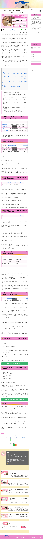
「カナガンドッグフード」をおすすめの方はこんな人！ (11, 86)
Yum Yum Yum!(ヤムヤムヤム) (18, 182)
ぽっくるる (9, 452)
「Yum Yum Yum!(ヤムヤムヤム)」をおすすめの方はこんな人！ (12, 111)
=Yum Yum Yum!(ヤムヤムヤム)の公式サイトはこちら (14, 399)
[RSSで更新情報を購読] (16, 445)
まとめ (3, 89)
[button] (26, 30)
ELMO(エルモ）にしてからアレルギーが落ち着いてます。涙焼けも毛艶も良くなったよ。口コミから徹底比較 (36, 23)
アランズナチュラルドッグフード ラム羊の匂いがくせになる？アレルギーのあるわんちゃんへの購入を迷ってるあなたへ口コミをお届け (36, 34)
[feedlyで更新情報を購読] (14, 445)
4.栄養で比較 (4, 128)
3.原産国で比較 (4, 126)
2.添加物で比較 (4, 124)
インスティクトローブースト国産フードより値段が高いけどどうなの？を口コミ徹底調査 (36, 28)
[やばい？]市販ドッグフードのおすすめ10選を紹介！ (36, 18)
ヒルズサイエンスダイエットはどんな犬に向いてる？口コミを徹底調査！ (36, 40)
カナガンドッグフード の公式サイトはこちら (14, 363)
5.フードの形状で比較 (5, 130)
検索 (32, 9)
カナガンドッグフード (12, 145)
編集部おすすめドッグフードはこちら (10, 92)
